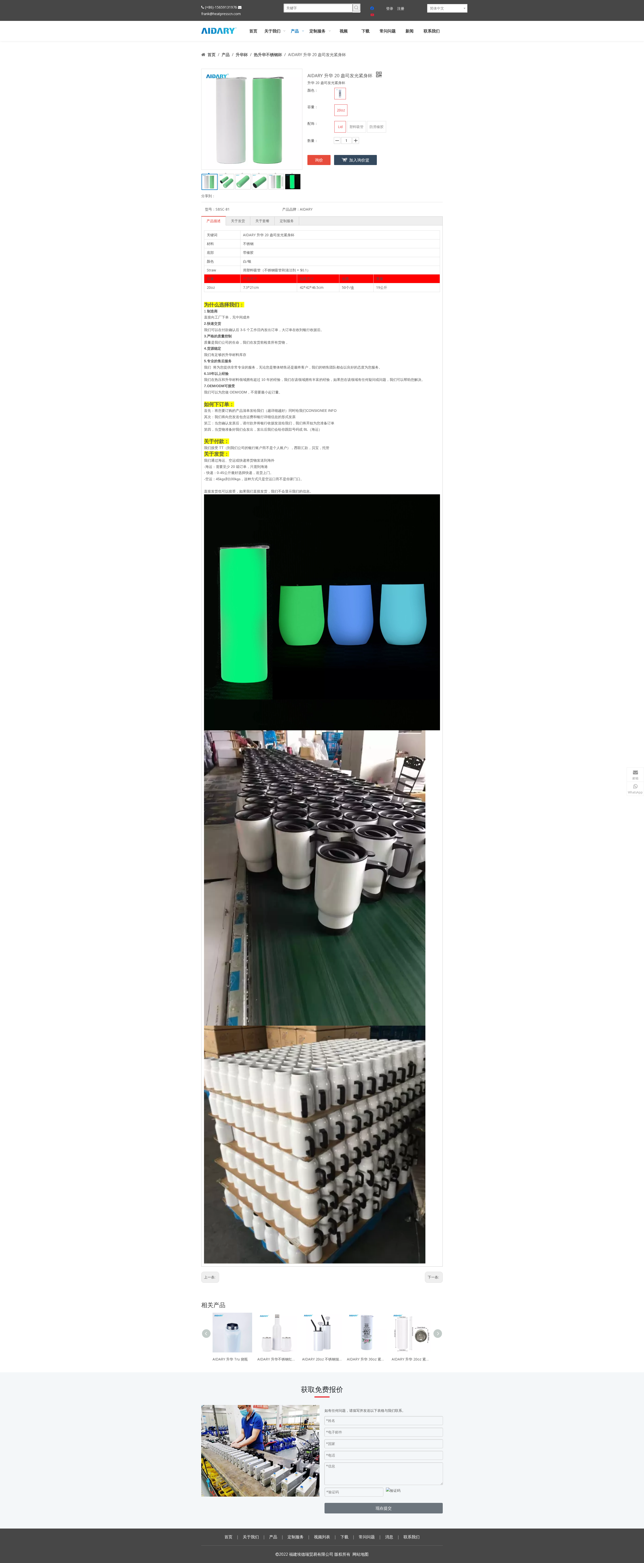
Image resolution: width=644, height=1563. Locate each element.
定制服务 (287, 220)
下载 (344, 1537)
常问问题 (367, 1537)
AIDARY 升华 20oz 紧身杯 (411, 1359)
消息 (389, 1537)
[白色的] (340, 94)
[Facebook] (373, 8)
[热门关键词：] (356, 7)
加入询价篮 (359, 160)
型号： (210, 209)
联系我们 (412, 1537)
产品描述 (214, 220)
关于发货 (238, 220)
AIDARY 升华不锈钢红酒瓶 (277, 1359)
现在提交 (384, 1508)
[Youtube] (373, 15)
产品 (273, 1537)
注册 (400, 8)
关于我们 (251, 1537)
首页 (228, 1537)
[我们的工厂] (260, 1451)
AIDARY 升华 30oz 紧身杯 (367, 1359)
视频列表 (322, 1537)
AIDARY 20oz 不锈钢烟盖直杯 (322, 1359)
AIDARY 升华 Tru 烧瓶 (230, 1359)
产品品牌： (291, 209)
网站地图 (360, 1554)
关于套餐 (262, 220)
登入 (204, 44)
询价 (319, 160)
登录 (389, 8)
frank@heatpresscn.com (221, 13)
